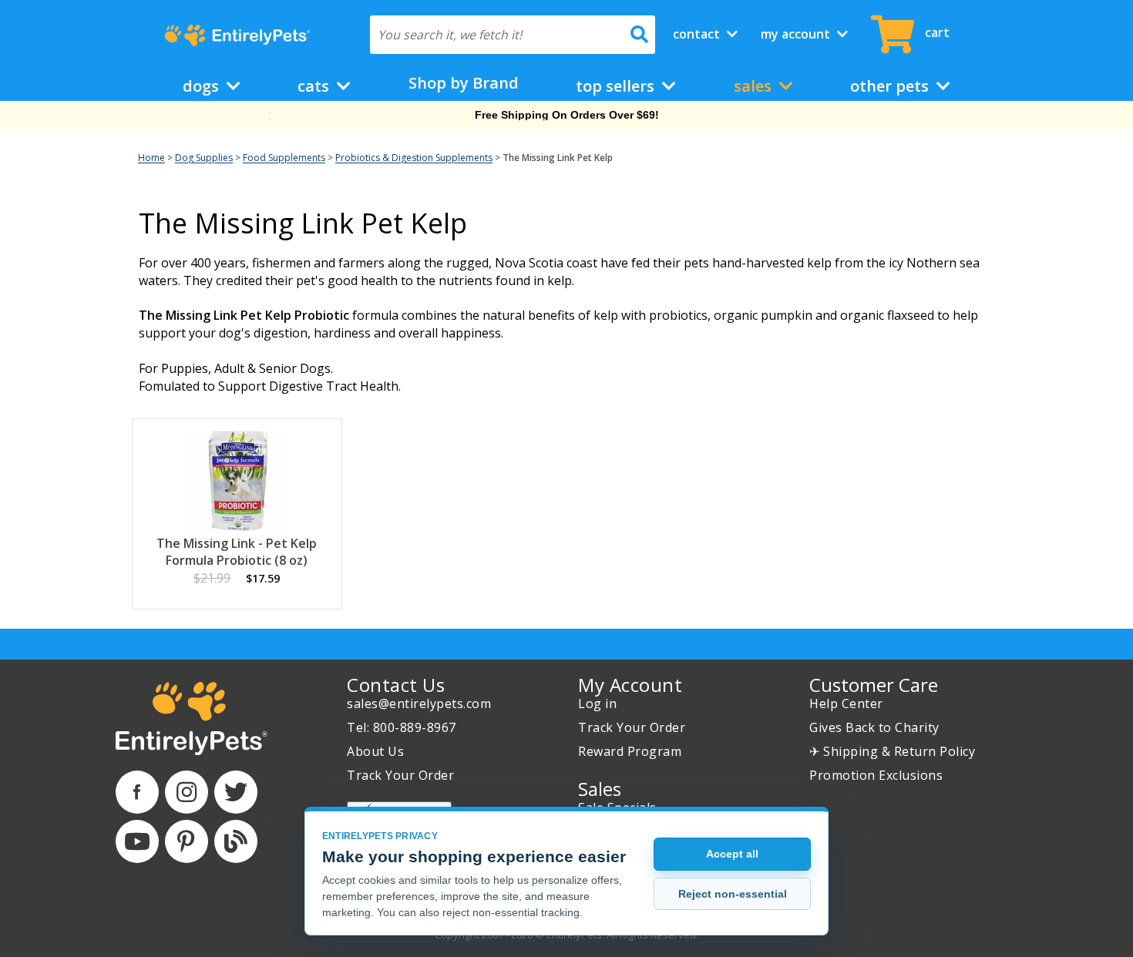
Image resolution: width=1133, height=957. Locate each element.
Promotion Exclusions (876, 775)
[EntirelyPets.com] (237, 35)
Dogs (203, 86)
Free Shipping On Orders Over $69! (567, 114)
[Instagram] (186, 792)
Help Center (846, 703)
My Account (797, 33)
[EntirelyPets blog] (235, 841)
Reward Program (629, 751)
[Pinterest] (186, 841)
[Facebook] (137, 792)
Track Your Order (400, 775)
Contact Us (396, 684)
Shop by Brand (463, 82)
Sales (754, 86)
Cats (315, 86)
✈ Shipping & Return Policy (892, 751)
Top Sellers (617, 86)
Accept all (732, 854)
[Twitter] (235, 792)
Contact (698, 33)
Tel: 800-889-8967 (401, 727)
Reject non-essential (732, 894)
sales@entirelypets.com (419, 703)
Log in (597, 703)
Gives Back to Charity (874, 727)
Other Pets (891, 86)
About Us (375, 751)
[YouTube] (137, 841)
